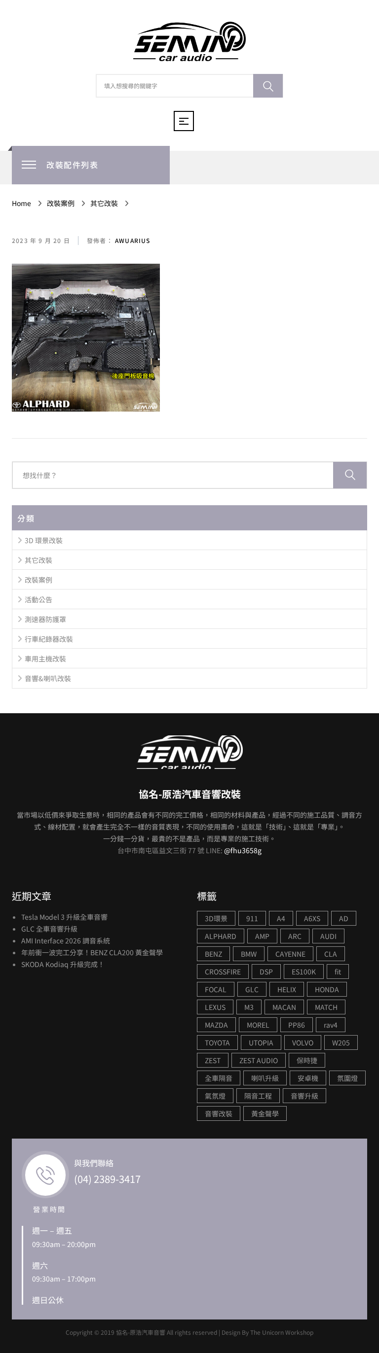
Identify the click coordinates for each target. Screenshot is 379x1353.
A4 (281, 918)
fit (338, 971)
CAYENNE (290, 954)
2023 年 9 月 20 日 (41, 240)
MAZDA (216, 1025)
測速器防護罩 (45, 619)
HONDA (327, 989)
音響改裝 (218, 1113)
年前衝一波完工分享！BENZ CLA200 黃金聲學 (92, 952)
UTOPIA (261, 1042)
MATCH (326, 1007)
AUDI (328, 936)
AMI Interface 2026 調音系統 (65, 940)
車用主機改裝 (45, 658)
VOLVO (302, 1042)
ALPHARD (220, 936)
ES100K (304, 971)
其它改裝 (38, 560)
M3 (249, 1007)
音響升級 (304, 1096)
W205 (341, 1042)
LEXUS (215, 1007)
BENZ (213, 954)
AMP (262, 936)
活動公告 (38, 599)
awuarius (132, 240)
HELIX (286, 989)
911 (252, 918)
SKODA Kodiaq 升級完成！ (63, 964)
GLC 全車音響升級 (49, 929)
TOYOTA (217, 1042)
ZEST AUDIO (258, 1060)
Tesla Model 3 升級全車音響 (64, 917)
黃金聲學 (265, 1113)
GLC (252, 989)
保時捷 (307, 1060)
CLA (330, 954)
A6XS (312, 918)
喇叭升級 (265, 1078)
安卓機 (308, 1078)
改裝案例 (38, 580)
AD (343, 918)
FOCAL (216, 989)
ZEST (213, 1060)
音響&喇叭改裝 (48, 678)
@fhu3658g (243, 850)
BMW (249, 954)
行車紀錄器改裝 (49, 639)
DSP (266, 971)
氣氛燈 (215, 1096)
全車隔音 (218, 1078)
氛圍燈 (347, 1078)
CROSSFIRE (223, 971)
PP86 (296, 1025)
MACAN (284, 1007)
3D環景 (216, 918)
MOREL (258, 1025)
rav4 (331, 1025)
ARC (295, 936)
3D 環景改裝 (44, 540)
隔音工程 (258, 1096)
